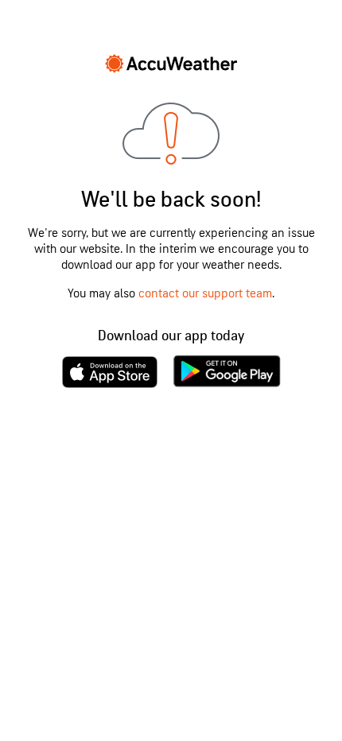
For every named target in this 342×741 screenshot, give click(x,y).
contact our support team (205, 293)
